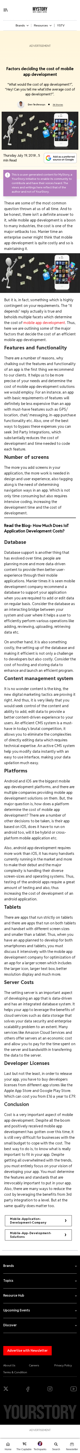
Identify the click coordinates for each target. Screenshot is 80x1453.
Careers (34, 1365)
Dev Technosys (36, 104)
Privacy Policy (63, 1365)
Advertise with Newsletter (27, 1350)
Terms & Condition (15, 1372)
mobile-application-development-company (28, 1220)
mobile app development (44, 322)
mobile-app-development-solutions (30, 1235)
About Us (9, 1365)
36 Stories (58, 104)
